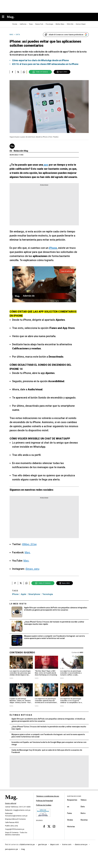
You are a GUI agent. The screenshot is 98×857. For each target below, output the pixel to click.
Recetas (84, 820)
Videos (84, 800)
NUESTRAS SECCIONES (74, 796)
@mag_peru (32, 568)
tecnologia (47, 594)
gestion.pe (42, 844)
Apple (23, 594)
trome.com (67, 844)
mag (23, 849)
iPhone (15, 594)
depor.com (54, 844)
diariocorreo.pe (81, 844)
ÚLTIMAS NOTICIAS (21, 715)
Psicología (49, 24)
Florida (14, 24)
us (68, 807)
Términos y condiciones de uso (47, 796)
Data (83, 807)
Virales (70, 820)
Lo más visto (18, 604)
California (23, 24)
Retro (83, 813)
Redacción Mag (21, 151)
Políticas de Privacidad (44, 801)
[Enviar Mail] (11, 151)
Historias (71, 827)
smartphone (34, 594)
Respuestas (72, 800)
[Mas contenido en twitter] (49, 826)
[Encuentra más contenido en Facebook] (12, 71)
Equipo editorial (10, 803)
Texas (31, 24)
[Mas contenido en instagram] (53, 826)
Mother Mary (60, 24)
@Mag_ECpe (29, 544)
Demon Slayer (81, 24)
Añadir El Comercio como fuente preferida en (66, 35)
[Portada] (11, 801)
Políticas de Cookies (43, 805)
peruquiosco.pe (11, 849)
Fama (69, 813)
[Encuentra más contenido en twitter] (18, 71)
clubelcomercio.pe (27, 844)
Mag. (27, 552)
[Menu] (4, 17)
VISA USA (70, 24)
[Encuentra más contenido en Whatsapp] (24, 71)
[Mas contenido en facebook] (44, 826)
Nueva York (39, 24)
